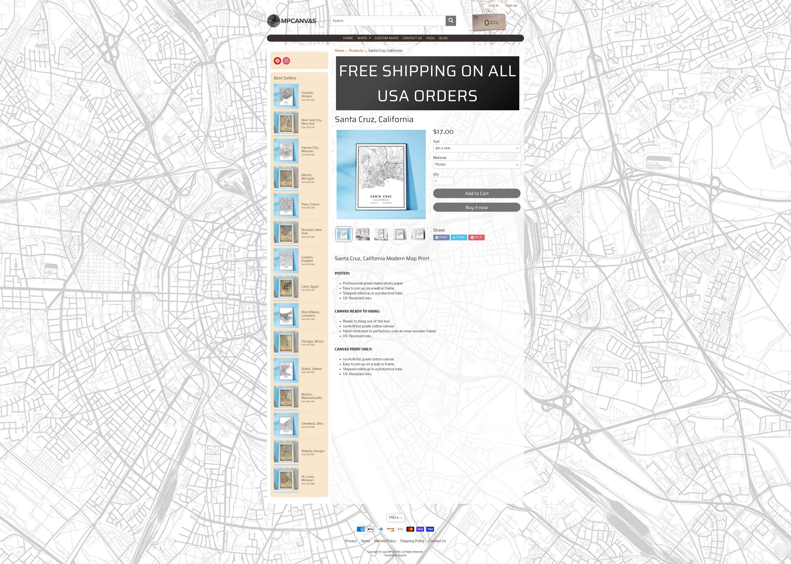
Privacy (351, 541)
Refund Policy (385, 541)
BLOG (443, 38)
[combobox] (388, 21)
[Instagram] (286, 61)
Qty (436, 174)
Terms (365, 541)
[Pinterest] (277, 61)
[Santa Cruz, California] (344, 234)
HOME (348, 38)
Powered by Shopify (396, 555)
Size (436, 142)
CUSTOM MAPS (386, 38)
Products (356, 51)
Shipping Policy (412, 541)
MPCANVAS (394, 552)
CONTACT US (412, 38)
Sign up (511, 5)
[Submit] (451, 21)
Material (439, 158)
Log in (493, 5)
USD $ (394, 518)
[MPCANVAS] (291, 25)
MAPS (364, 38)
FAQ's (430, 38)
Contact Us (437, 541)
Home (339, 51)
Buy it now (477, 207)
